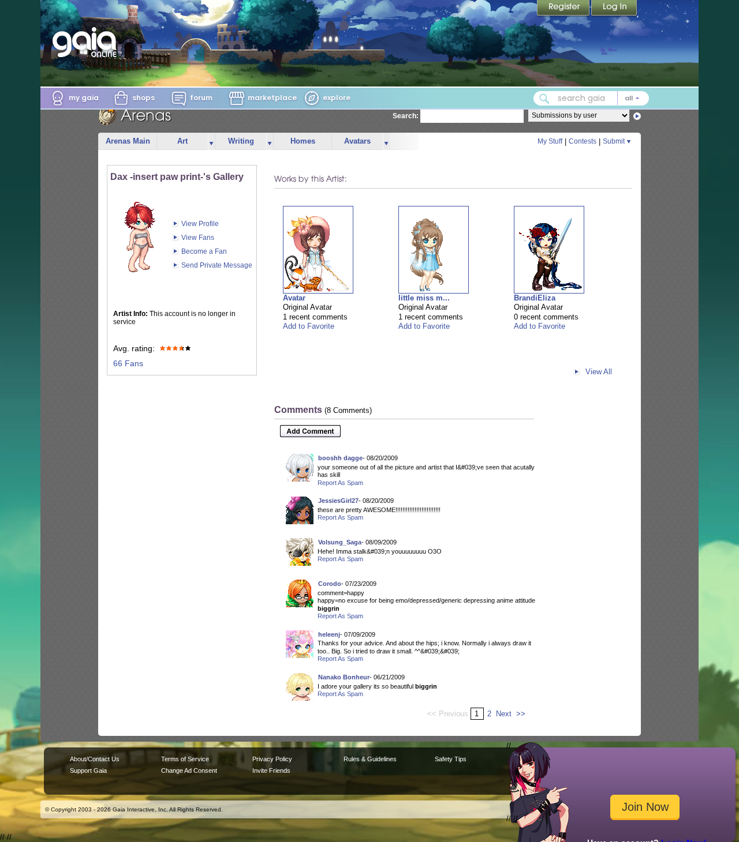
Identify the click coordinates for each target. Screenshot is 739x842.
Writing (241, 141)
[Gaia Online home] (87, 42)
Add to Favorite (308, 326)
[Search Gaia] (544, 98)
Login (614, 8)
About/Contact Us (95, 758)
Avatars (357, 141)
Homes (302, 141)
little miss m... (424, 298)
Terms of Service (185, 758)
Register (564, 8)
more (211, 141)
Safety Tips (450, 758)
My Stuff (550, 141)
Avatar (294, 298)
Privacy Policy (272, 758)
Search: (406, 116)
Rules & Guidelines (370, 758)
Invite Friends (271, 770)
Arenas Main (128, 141)
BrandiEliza (534, 298)
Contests (582, 141)
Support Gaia (88, 770)
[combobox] (591, 98)
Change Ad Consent (189, 770)
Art (182, 141)
